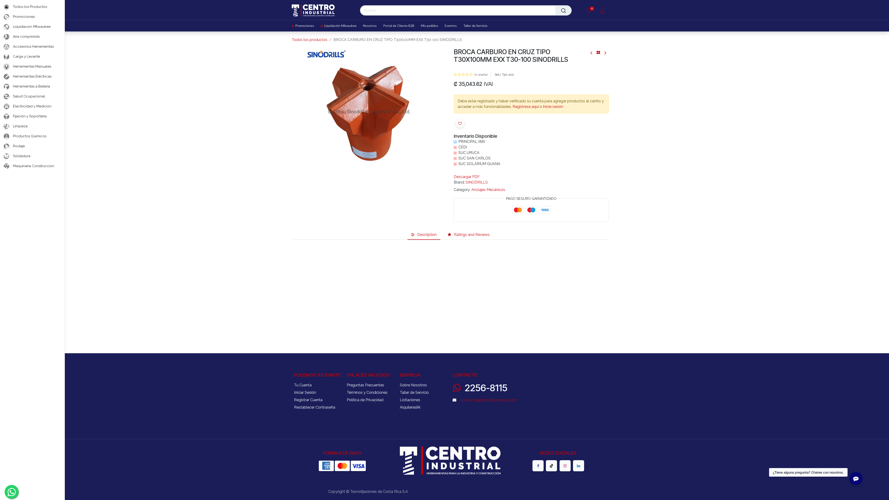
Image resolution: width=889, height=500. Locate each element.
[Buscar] (563, 10)
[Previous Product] (591, 52)
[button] (460, 123)
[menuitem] (304, 25)
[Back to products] (598, 53)
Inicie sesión (553, 106)
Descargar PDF (467, 177)
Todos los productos (309, 40)
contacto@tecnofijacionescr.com (489, 400)
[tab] (424, 235)
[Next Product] (605, 52)
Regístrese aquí (526, 106)
